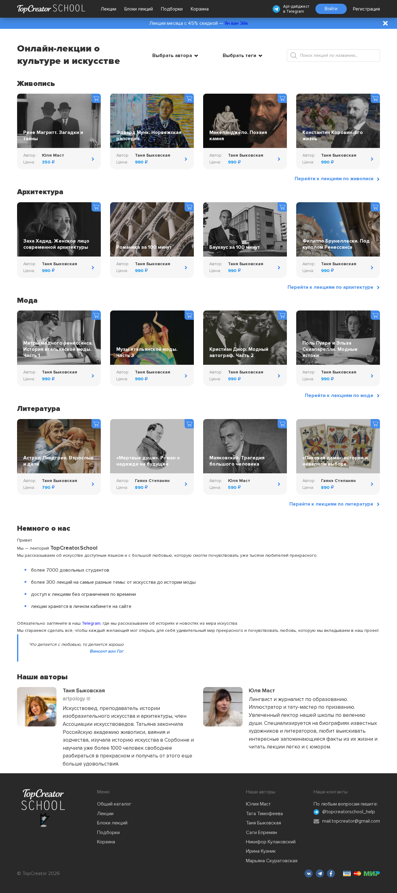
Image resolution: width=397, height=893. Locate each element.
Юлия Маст (258, 804)
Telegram (295, 11)
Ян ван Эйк (236, 23)
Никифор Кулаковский (271, 842)
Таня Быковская (263, 823)
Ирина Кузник (261, 851)
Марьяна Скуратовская (271, 861)
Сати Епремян (261, 832)
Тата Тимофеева (264, 813)
